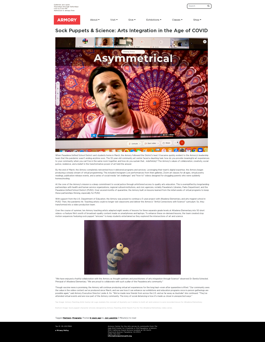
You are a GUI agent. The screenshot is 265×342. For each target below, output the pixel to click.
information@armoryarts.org (120, 336)
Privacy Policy (63, 330)
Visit (113, 20)
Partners (67, 318)
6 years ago (95, 318)
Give (130, 20)
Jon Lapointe (111, 318)
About (94, 20)
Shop (196, 20)
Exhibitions (152, 20)
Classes (176, 20)
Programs (77, 318)
